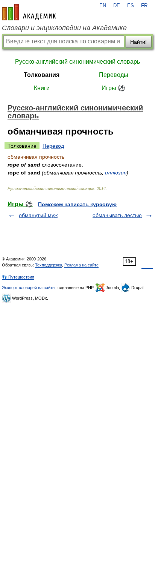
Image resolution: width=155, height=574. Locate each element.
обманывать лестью (117, 215)
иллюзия (115, 173)
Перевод (53, 146)
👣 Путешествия (18, 277)
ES (130, 5)
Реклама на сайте (81, 265)
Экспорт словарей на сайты (28, 287)
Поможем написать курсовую (77, 204)
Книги (42, 88)
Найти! (138, 42)
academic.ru (29, 12)
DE (116, 5)
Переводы (113, 75)
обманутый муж (38, 215)
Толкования (41, 75)
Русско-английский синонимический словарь (77, 61)
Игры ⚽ (113, 88)
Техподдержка (48, 265)
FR (144, 5)
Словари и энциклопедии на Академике (64, 28)
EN (102, 5)
